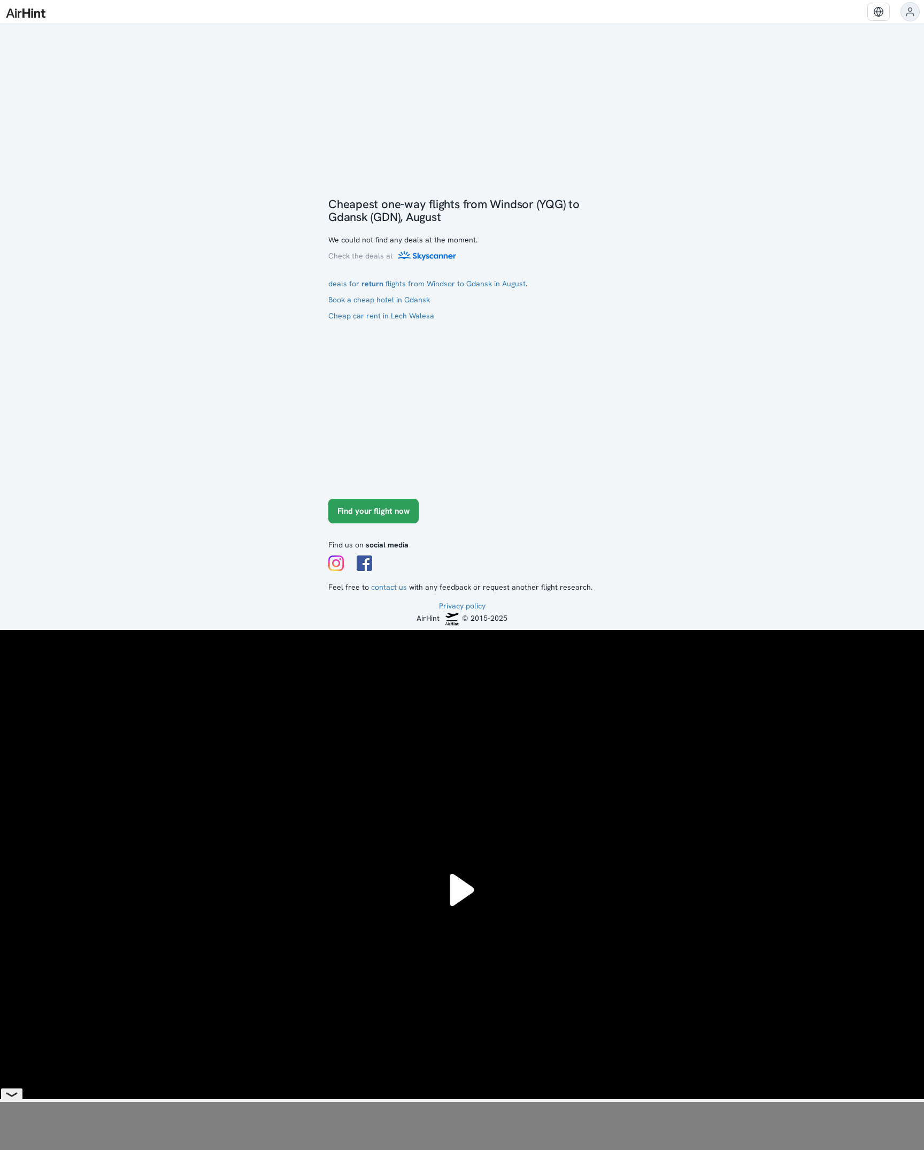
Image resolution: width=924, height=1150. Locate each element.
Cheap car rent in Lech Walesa (381, 316)
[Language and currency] (878, 12)
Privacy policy (462, 606)
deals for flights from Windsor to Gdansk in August (427, 283)
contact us (389, 587)
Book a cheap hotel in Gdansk (379, 299)
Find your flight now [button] (373, 511)
